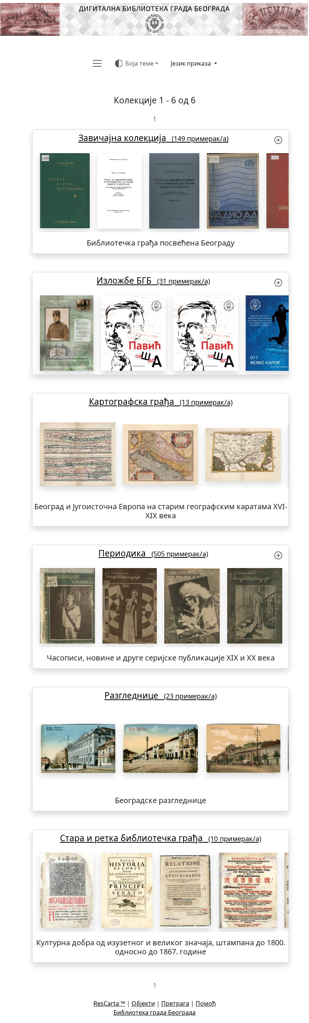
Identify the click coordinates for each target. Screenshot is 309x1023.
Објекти (143, 1003)
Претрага (175, 1003)
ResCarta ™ (109, 1003)
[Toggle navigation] (97, 63)
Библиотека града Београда (154, 1012)
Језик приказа (192, 63)
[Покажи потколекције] (278, 139)
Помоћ (206, 1003)
